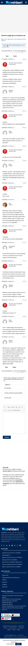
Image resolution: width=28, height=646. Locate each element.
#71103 (24, 242)
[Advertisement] (14, 19)
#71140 (24, 261)
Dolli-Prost (4, 587)
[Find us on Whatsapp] (17, 545)
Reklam (9, 629)
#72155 (24, 337)
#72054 (24, 316)
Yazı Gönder (20, 628)
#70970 (24, 226)
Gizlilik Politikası (10, 644)
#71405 (24, 281)
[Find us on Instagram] (14, 545)
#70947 (24, 199)
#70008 (24, 160)
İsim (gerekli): (7, 388)
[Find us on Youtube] (12, 545)
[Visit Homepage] (14, 2)
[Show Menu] (2, 2)
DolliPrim (4, 580)
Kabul (18, 644)
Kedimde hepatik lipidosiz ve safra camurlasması (14, 606)
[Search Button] (26, 2)
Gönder (6, 437)
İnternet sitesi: (7, 397)
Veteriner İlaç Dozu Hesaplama (10, 626)
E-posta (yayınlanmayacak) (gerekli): (13, 393)
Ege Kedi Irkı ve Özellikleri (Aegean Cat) (12, 562)
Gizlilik (13, 629)
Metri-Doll (4, 582)
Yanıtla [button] (12, 59)
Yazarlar (5, 628)
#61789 (24, 86)
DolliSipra (4, 584)
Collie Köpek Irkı (6, 555)
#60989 (24, 59)
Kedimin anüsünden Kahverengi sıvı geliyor (12, 608)
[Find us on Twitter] (4, 545)
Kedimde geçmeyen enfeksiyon (10, 601)
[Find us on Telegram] (20, 545)
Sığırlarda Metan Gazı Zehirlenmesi (11, 577)
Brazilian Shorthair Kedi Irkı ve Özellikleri (12, 557)
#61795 (24, 111)
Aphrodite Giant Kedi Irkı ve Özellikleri (11, 553)
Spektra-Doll (5, 575)
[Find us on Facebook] (1, 545)
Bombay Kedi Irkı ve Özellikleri (9, 560)
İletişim (18, 629)
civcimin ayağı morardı (8, 39)
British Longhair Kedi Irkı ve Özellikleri (11, 566)
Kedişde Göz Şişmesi (7, 602)
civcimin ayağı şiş (17, 39)
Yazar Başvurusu (12, 628)
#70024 (24, 183)
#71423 (24, 300)
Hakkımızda (21, 626)
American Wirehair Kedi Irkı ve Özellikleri (12, 564)
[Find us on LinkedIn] (6, 545)
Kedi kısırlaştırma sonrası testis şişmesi (11, 599)
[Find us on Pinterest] (9, 545)
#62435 (24, 127)
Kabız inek (4, 609)
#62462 (24, 146)
